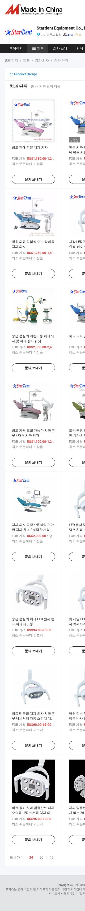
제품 (40, 48)
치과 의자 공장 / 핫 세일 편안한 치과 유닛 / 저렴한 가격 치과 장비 (33, 529)
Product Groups (25, 74)
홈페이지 (16, 48)
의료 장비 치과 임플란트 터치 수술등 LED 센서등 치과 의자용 (33, 812)
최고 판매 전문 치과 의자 (30, 147)
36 (41, 857)
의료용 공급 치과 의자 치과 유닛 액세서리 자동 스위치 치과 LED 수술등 (33, 718)
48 (51, 857)
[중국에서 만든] (34, 9)
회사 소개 (60, 48)
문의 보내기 (33, 179)
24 (31, 857)
